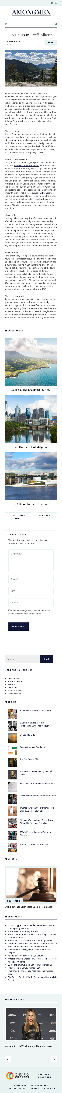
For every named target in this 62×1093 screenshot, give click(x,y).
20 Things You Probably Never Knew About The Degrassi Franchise (37, 821)
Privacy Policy (18, 1088)
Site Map (33, 1088)
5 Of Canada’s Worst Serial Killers (35, 710)
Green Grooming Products (32, 747)
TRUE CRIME (13, 678)
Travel (50, 42)
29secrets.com (15, 690)
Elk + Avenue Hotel (13, 140)
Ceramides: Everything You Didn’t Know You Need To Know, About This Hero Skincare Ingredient (32, 945)
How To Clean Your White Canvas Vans (37, 783)
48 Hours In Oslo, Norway (31, 504)
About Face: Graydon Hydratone (23, 931)
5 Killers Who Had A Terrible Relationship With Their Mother (34, 724)
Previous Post (19, 517)
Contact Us (48, 1088)
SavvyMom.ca (14, 693)
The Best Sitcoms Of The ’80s (34, 844)
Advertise (41, 1085)
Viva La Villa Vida (27, 734)
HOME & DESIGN (15, 681)
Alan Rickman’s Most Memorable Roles (38, 795)
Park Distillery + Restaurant (26, 165)
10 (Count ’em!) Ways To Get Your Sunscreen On (30, 964)
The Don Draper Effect (30, 759)
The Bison (46, 192)
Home (17, 1085)
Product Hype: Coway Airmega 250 (24, 967)
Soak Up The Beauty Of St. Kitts (31, 390)
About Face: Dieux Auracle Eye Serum (25, 955)
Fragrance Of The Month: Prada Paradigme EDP (30, 940)
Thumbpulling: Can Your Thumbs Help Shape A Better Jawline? (37, 809)
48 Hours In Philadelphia (31, 447)
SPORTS (11, 684)
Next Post (45, 515)
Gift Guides (13, 687)
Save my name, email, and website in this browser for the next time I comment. (29, 612)
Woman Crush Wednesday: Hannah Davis (28, 1046)
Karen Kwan (13, 41)
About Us (28, 1085)
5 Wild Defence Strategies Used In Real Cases (28, 906)
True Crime (13, 901)
